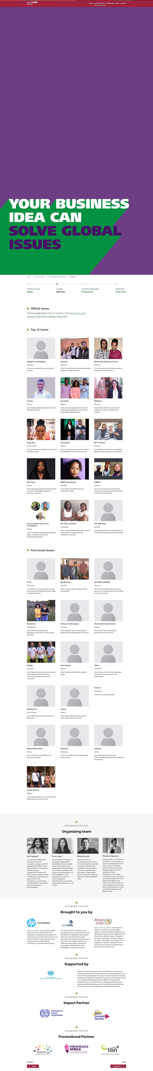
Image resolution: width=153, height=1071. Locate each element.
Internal (123, 3)
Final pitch (121, 291)
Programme (87, 291)
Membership (110, 3)
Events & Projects (100, 3)
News (117, 3)
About (91, 3)
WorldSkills (64, 930)
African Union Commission (103, 928)
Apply (30, 291)
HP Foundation (35, 930)
